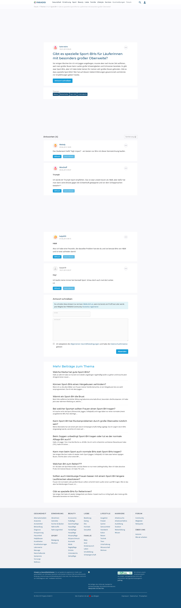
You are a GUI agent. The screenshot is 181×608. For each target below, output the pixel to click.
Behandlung (38, 527)
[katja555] (56, 237)
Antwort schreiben (62, 81)
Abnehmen (55, 518)
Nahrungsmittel (57, 530)
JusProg (120, 580)
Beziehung (87, 518)
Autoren (138, 534)
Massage (37, 550)
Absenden (122, 351)
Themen (43, 7)
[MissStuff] (56, 168)
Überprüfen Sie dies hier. (96, 588)
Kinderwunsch (89, 546)
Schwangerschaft (90, 555)
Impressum (125, 596)
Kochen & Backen (57, 524)
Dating (86, 521)
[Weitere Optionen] (125, 47)
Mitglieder (139, 521)
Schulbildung (88, 552)
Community (139, 518)
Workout (54, 543)
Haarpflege (72, 527)
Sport (74, 2)
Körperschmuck (73, 538)
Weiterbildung (120, 530)
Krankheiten (38, 541)
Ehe (85, 524)
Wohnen (103, 550)
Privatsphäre (143, 596)
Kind (85, 543)
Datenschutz (134, 596)
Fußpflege (71, 521)
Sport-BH (54, 7)
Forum (128, 2)
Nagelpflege (72, 547)
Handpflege (72, 530)
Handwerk (104, 530)
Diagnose (37, 530)
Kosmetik (71, 541)
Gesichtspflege (73, 524)
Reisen (102, 536)
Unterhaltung (105, 544)
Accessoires (72, 518)
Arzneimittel (38, 524)
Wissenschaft (105, 547)
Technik (103, 538)
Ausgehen (104, 518)
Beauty (80, 2)
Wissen (117, 533)
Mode (70, 544)
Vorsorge (37, 559)
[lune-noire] (56, 47)
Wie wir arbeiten (141, 537)
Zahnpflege (72, 556)
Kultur (102, 533)
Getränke (54, 521)
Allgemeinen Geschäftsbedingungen (85, 344)
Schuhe (70, 550)
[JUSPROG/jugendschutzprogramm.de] (125, 573)
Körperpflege (72, 536)
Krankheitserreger (40, 544)
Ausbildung (119, 524)
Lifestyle (100, 2)
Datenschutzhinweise (119, 344)
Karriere (108, 2)
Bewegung (55, 540)
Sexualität (87, 530)
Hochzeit (87, 527)
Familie (93, 2)
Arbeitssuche (119, 518)
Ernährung (67, 2)
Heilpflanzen (38, 538)
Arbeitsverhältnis (121, 521)
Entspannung (38, 533)
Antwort (57, 319)
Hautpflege (72, 533)
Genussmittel (105, 527)
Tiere (102, 541)
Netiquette (139, 524)
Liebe (87, 2)
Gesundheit (56, 2)
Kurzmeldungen (119, 2)
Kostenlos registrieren (90, 307)
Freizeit (103, 521)
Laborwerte (38, 547)
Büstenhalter (64, 94)
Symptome (38, 556)
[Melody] (56, 145)
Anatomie (37, 521)
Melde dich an (88, 304)
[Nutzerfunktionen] (144, 2)
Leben (86, 549)
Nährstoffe (55, 527)
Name (56, 313)
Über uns (140, 530)
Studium (118, 527)
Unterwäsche (82, 94)
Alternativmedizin (40, 518)
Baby (85, 540)
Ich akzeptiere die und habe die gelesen (91, 345)
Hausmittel (38, 536)
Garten (102, 524)
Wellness (37, 562)
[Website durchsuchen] (140, 2)
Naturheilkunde (39, 553)
